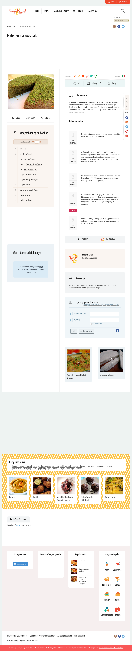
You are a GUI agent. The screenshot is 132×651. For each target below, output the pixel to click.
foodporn (67, 466)
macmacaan (36, 466)
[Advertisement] (66, 54)
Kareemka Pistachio (29, 175)
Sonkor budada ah (26, 200)
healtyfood (91, 466)
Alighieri (22, 466)
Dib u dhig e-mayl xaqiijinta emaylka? (108, 305)
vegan (62, 469)
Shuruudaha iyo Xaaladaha (17, 636)
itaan (107, 570)
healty (83, 466)
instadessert (100, 466)
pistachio (55, 469)
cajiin (49, 469)
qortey (19, 525)
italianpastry (27, 469)
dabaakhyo (92, 11)
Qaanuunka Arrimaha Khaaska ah (42, 636)
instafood (109, 466)
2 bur (25, 149)
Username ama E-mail (80, 314)
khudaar (79, 469)
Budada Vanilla (33, 190)
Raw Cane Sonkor (29, 159)
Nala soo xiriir (79, 636)
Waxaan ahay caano (30, 170)
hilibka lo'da (106, 585)
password (77, 320)
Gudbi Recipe (78, 11)
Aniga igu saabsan (64, 636)
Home (37, 11)
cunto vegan (70, 469)
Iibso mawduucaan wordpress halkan (111, 648)
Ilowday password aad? (90, 305)
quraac (15, 27)
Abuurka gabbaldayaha (30, 180)
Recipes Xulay (110, 239)
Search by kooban (61, 11)
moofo (29, 466)
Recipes (47, 11)
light (35, 469)
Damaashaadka (107, 615)
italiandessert (17, 469)
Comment (85, 239)
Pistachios (26, 185)
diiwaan (25, 269)
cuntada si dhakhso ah (48, 466)
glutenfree (75, 466)
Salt (29, 195)
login (41, 267)
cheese (118, 615)
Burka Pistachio (28, 154)
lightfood (42, 469)
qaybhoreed (117, 570)
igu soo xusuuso (97, 324)
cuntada (59, 466)
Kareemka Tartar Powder (34, 164)
